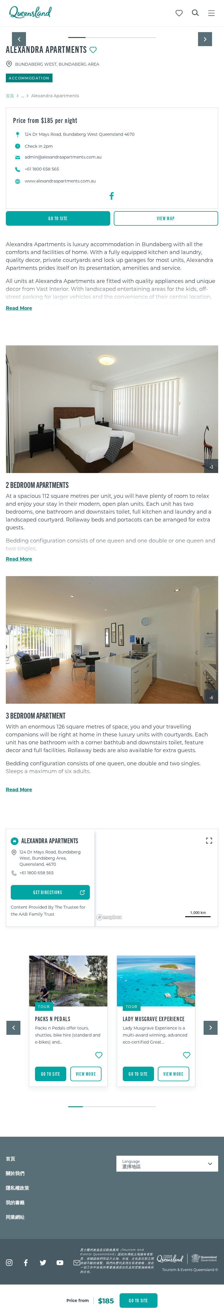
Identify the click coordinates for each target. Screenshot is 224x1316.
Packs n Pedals (52, 1019)
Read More (19, 308)
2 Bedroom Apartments (37, 484)
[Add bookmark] (93, 50)
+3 (211, 467)
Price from (77, 1300)
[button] (19, 39)
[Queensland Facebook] (26, 1262)
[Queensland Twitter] (43, 1262)
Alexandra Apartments (46, 49)
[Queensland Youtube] (60, 1262)
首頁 (10, 95)
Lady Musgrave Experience (154, 1019)
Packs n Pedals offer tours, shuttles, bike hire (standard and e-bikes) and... (67, 1035)
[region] (112, 274)
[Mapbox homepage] (109, 917)
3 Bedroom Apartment (36, 715)
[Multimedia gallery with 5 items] (112, 33)
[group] (68, 1028)
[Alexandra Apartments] (112, 409)
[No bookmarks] (179, 13)
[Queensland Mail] (77, 1262)
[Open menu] (211, 13)
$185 (106, 1300)
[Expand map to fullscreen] (209, 840)
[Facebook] (112, 196)
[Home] (30, 16)
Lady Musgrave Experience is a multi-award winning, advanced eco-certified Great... (155, 1035)
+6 (211, 697)
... (22, 95)
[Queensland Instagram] (9, 1262)
